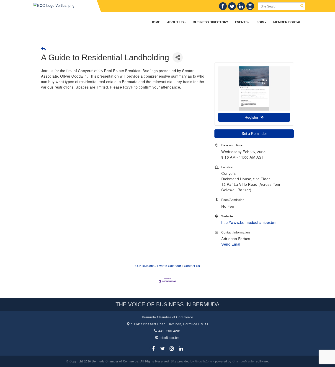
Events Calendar (169, 265)
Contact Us (192, 265)
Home (155, 22)
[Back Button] (43, 49)
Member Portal (287, 22)
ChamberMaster (243, 361)
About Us (175, 22)
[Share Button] (178, 57)
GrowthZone (203, 361)
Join (260, 22)
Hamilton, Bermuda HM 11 (170, 324)
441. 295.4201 (169, 330)
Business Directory (210, 22)
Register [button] (251, 117)
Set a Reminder (254, 134)
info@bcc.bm (169, 337)
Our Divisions (145, 265)
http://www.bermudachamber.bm (248, 222)
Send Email (231, 244)
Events (241, 22)
